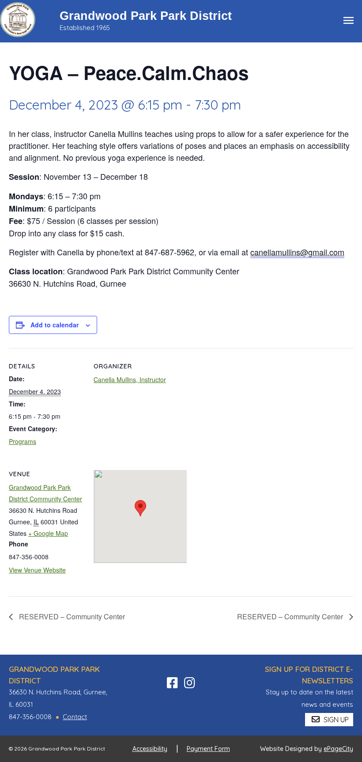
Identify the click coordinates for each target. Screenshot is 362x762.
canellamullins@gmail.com (297, 252)
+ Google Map (48, 533)
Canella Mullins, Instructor (130, 379)
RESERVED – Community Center (71, 616)
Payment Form (208, 749)
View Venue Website (37, 569)
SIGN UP (335, 719)
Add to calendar (54, 324)
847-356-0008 (30, 717)
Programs (22, 441)
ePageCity (338, 749)
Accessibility (149, 749)
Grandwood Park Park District (146, 16)
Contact (75, 717)
